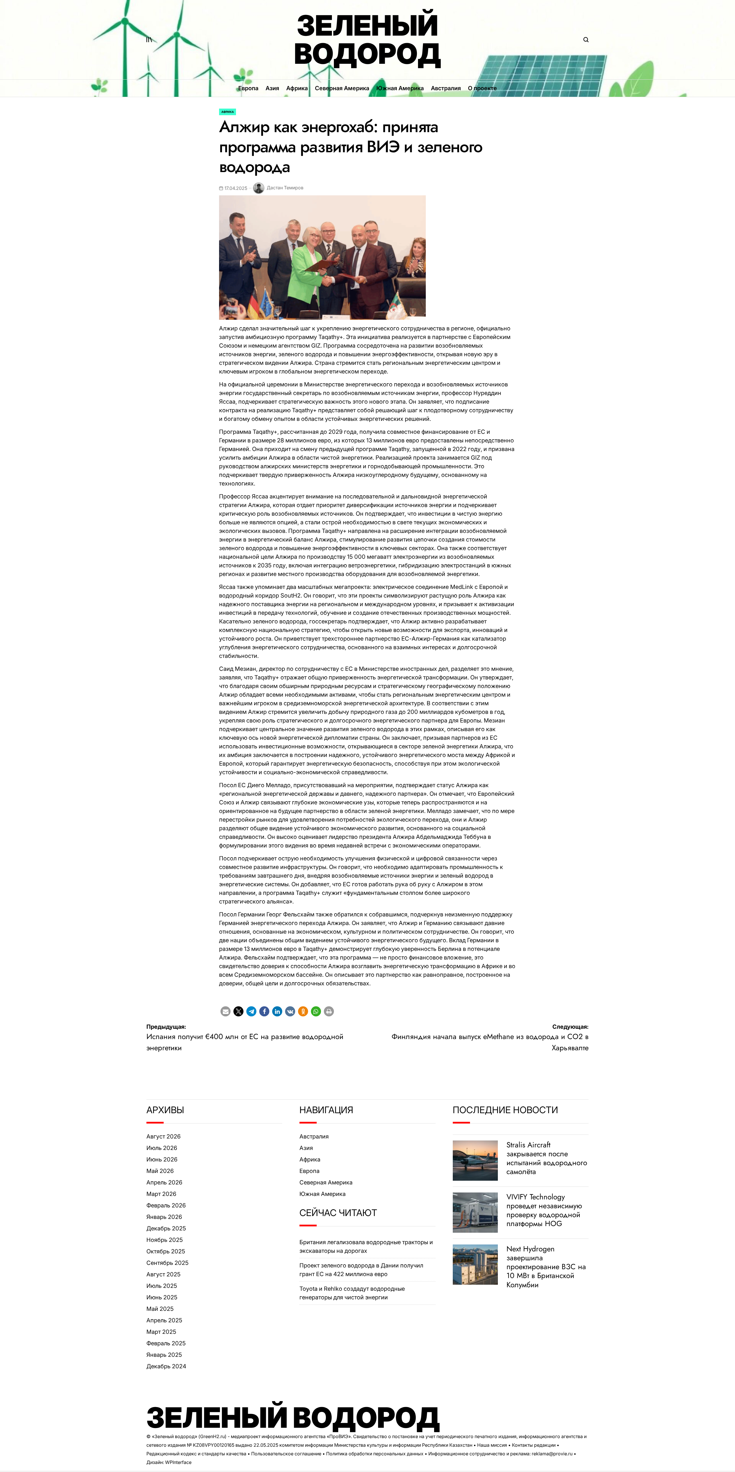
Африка (297, 88)
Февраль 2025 (166, 1343)
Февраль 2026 (166, 1205)
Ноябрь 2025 (164, 1239)
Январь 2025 (164, 1354)
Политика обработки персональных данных (374, 1453)
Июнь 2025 (161, 1297)
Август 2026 (163, 1136)
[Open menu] (149, 40)
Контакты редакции (534, 1445)
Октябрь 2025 (165, 1251)
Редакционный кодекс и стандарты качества (196, 1453)
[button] (225, 1011)
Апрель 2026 (164, 1182)
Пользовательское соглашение (286, 1453)
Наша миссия (492, 1445)
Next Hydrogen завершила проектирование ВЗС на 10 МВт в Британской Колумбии (546, 1266)
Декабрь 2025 (166, 1228)
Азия (272, 88)
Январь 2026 (164, 1216)
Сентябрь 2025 (167, 1262)
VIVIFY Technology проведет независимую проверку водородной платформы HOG (544, 1210)
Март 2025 (161, 1331)
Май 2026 (160, 1170)
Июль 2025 (161, 1285)
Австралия (446, 88)
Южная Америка (400, 88)
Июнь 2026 (161, 1159)
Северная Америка (342, 88)
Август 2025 (163, 1274)
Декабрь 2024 (166, 1366)
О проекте (482, 88)
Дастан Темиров (285, 187)
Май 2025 (160, 1308)
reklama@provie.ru (552, 1453)
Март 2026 (161, 1193)
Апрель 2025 (164, 1320)
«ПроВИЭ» (339, 1436)
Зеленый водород (367, 39)
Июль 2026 (161, 1148)
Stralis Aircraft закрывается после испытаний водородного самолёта (546, 1158)
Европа (248, 88)
